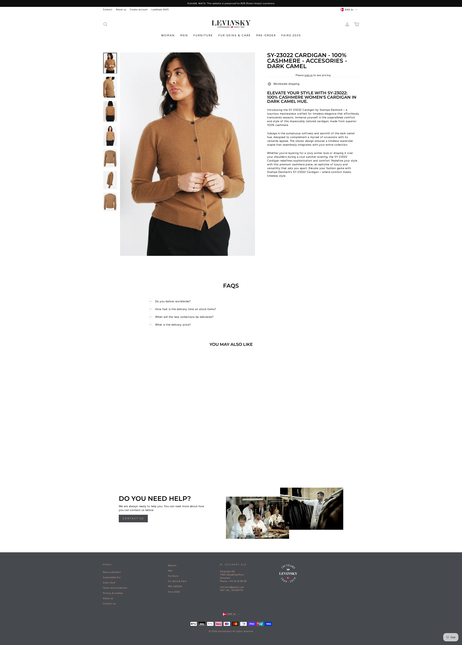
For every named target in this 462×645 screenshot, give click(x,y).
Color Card (109, 582)
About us (121, 9)
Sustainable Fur (112, 577)
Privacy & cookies (113, 593)
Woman (168, 35)
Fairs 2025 (291, 35)
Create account (139, 9)
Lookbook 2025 (160, 9)
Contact (107, 9)
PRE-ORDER (266, 35)
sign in (308, 75)
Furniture (203, 35)
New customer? (112, 572)
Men (184, 35)
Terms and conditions (115, 587)
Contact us (133, 518)
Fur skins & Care (234, 35)
